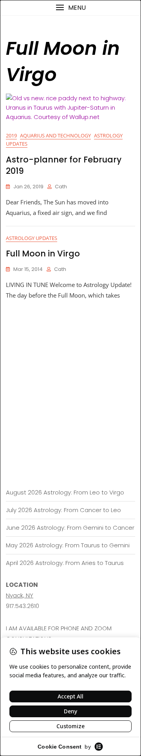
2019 (11, 135)
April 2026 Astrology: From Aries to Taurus (65, 563)
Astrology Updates (31, 238)
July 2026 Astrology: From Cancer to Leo (63, 510)
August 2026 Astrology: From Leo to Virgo (65, 492)
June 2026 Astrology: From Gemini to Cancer (70, 527)
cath (61, 186)
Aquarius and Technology (55, 135)
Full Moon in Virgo (43, 253)
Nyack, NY (19, 595)
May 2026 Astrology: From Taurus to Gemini (68, 545)
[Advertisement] (70, 375)
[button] (70, 7)
